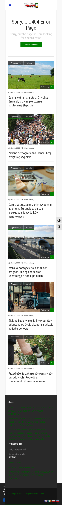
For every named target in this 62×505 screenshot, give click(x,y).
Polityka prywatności (17, 449)
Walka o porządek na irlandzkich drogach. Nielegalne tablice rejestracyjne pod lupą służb (27, 272)
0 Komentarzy (29, 92)
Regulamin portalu (16, 454)
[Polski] (54, 500)
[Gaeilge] (50, 500)
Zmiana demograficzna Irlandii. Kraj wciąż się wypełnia (29, 155)
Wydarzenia (16, 63)
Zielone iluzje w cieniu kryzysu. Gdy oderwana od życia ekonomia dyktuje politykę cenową (30, 324)
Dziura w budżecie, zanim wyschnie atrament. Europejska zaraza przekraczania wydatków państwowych (30, 210)
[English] (46, 500)
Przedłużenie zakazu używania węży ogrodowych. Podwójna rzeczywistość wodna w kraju (30, 377)
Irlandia (29, 116)
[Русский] (58, 500)
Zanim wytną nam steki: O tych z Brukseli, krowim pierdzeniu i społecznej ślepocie (28, 101)
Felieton (29, 63)
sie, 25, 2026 (15, 92)
